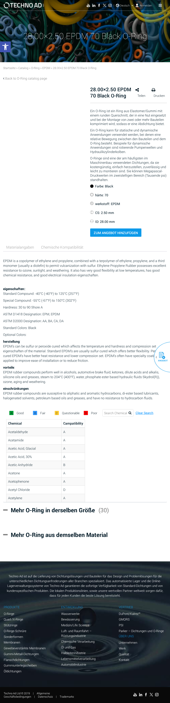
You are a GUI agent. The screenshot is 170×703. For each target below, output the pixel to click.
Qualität (124, 654)
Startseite (9, 68)
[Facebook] (99, 5)
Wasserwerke (70, 614)
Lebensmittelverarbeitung (78, 659)
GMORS (124, 619)
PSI (121, 625)
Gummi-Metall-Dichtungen (21, 654)
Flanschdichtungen (16, 660)
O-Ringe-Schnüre (15, 631)
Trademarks (67, 696)
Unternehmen (128, 642)
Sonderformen (13, 637)
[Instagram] (110, 5)
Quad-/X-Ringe (13, 619)
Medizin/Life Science (75, 625)
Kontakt (124, 660)
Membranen (12, 642)
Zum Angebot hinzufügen (116, 233)
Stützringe (10, 625)
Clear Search (144, 413)
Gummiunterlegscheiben (20, 665)
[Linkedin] (93, 5)
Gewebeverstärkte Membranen (25, 648)
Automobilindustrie (73, 664)
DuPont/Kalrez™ (129, 614)
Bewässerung (70, 619)
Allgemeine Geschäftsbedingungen (27, 694)
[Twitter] (104, 5)
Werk (122, 648)
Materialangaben (20, 247)
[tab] (20, 247)
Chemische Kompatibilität (62, 247)
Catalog (23, 68)
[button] (160, 357)
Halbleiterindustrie (73, 653)
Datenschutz (45, 696)
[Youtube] (88, 5)
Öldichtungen (12, 671)
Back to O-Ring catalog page (26, 78)
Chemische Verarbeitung (78, 641)
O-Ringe (9, 614)
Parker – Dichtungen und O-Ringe (141, 631)
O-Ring (35, 68)
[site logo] (24, 5)
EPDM (46, 68)
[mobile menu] (160, 5)
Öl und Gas (68, 647)
